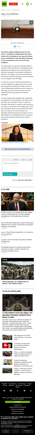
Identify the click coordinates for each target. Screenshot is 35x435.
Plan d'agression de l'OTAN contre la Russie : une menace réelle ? (23, 337)
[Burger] (31, 4)
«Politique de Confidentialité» (20, 427)
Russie (29, 383)
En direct (13, 4)
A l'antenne (27, 385)
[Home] (4, 3)
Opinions (11, 385)
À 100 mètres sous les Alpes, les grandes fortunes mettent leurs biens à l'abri (17, 315)
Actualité (4, 383)
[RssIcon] (30, 390)
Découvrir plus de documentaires (17, 149)
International (13, 383)
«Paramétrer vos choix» (6, 423)
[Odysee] (10, 390)
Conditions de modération (17, 413)
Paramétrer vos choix (17, 411)
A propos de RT (17, 405)
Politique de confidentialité (17, 409)
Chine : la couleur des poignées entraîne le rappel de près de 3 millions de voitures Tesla (23, 354)
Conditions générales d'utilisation (17, 407)
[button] (17, 29)
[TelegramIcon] (24, 390)
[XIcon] (17, 390)
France (5, 385)
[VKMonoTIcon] (4, 390)
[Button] (27, 4)
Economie (19, 385)
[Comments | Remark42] (17, 170)
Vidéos (17, 387)
